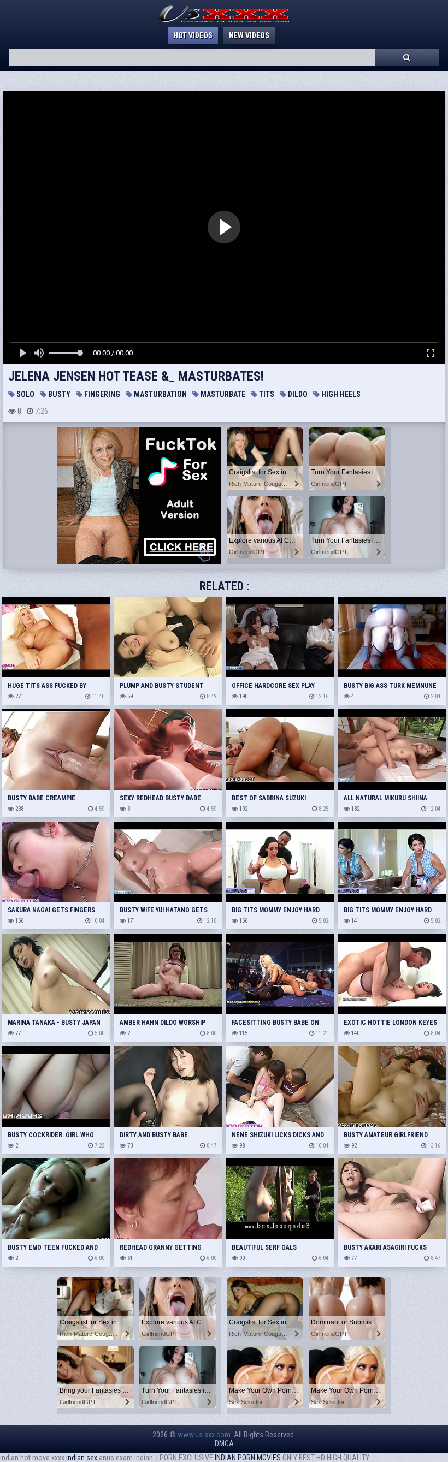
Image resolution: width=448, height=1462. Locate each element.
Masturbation (159, 394)
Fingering (101, 394)
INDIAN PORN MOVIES (248, 1457)
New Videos (249, 35)
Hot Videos (193, 35)
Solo (24, 394)
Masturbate (222, 394)
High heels (340, 394)
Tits (265, 394)
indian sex (81, 1457)
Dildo (297, 394)
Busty (58, 394)
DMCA (224, 1443)
